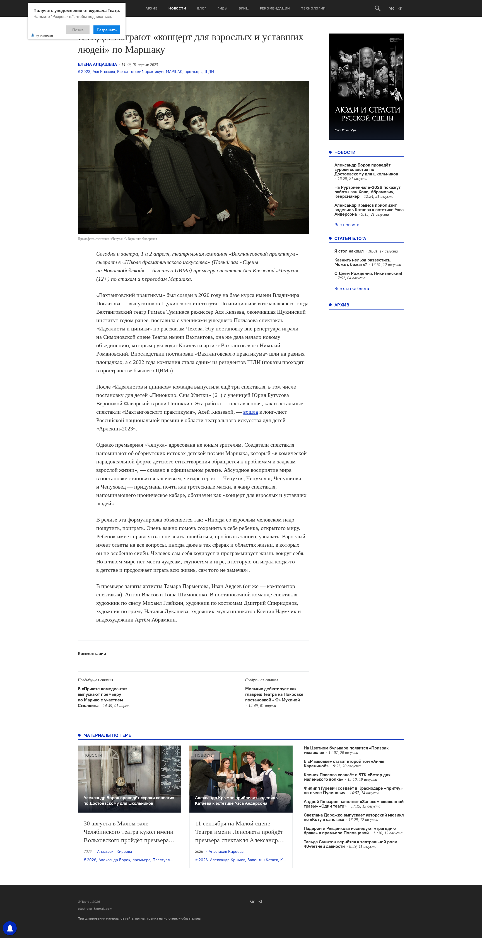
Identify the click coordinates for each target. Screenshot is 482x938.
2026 (91, 859)
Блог (201, 8)
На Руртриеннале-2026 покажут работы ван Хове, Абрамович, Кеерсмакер (367, 191)
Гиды (223, 8)
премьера (194, 71)
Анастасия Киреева (114, 851)
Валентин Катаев (262, 859)
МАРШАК (174, 71)
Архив (152, 8)
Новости (177, 8)
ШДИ (209, 71)
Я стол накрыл (349, 251)
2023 (85, 71)
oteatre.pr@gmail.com (95, 908)
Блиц (244, 8)
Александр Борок (114, 859)
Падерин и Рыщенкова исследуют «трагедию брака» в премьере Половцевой (350, 830)
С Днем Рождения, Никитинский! (368, 273)
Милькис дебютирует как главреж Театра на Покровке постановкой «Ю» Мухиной (274, 694)
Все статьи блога (351, 288)
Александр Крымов (227, 859)
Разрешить (107, 29)
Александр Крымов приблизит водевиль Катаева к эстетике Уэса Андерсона (369, 209)
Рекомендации (275, 8)
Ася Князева (104, 71)
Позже (78, 29)
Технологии (313, 8)
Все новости (347, 224)
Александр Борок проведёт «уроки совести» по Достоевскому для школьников (366, 169)
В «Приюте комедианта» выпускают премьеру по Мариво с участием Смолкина (102, 697)
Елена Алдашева (97, 64)
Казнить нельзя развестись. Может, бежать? (362, 262)
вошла (250, 412)
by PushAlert (44, 35)
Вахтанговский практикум (140, 71)
